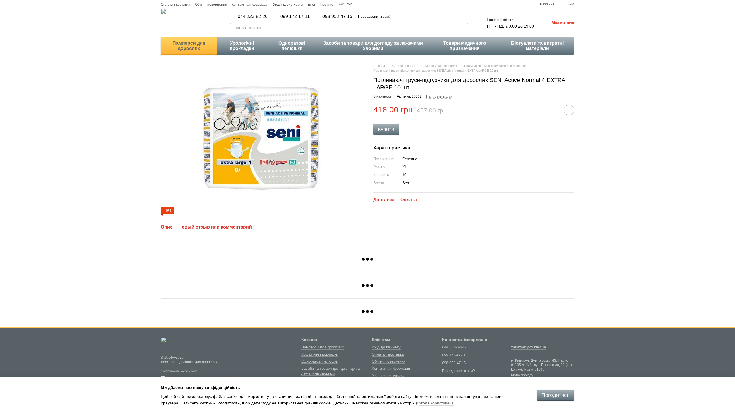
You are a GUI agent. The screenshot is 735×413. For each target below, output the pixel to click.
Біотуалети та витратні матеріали (537, 46)
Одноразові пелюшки (291, 46)
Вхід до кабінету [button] (386, 347)
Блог (311, 5)
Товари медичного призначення (464, 46)
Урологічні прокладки (242, 46)
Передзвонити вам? (374, 17)
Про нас (326, 5)
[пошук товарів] (463, 27)
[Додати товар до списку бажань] (569, 110)
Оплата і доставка (175, 5)
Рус (342, 4)
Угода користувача (288, 5)
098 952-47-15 (337, 16)
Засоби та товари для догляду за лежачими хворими (373, 46)
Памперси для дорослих (189, 46)
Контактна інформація (250, 5)
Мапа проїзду (522, 375)
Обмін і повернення (211, 5)
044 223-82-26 (253, 16)
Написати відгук (439, 96)
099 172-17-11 (295, 16)
